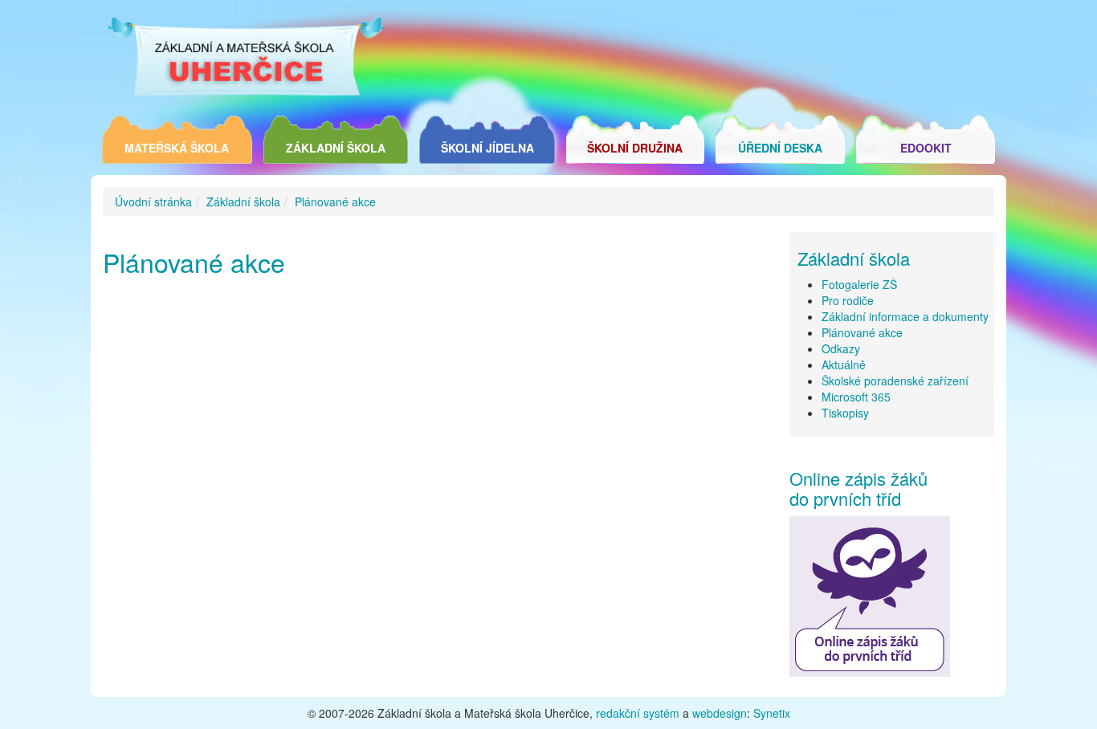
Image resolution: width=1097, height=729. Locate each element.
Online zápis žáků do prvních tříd (858, 488)
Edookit (926, 148)
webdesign (719, 713)
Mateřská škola (176, 148)
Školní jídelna (487, 148)
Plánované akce (335, 201)
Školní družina (635, 148)
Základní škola (335, 148)
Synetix (771, 713)
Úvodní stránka (153, 201)
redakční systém (637, 713)
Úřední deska (780, 148)
